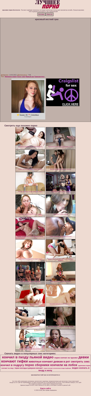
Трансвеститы (39, 76)
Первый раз (30, 76)
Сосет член (21, 76)
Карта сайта (45, 388)
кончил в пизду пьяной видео (27, 357)
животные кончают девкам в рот (49, 361)
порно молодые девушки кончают (29, 368)
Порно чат (49, 14)
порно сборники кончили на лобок (51, 365)
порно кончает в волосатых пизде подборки (57, 368)
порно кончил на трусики (66, 358)
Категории (41, 14)
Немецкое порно (11, 76)
